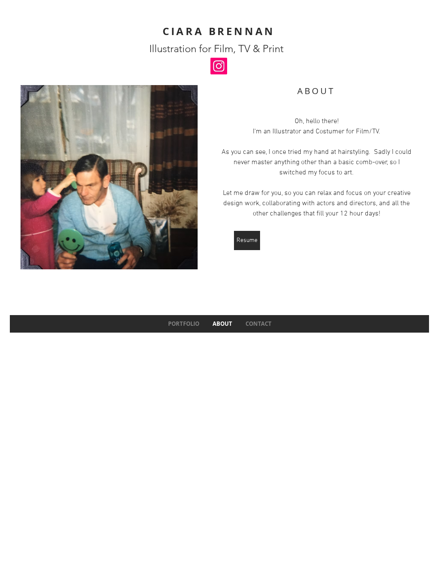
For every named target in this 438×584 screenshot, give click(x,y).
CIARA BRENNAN (219, 31)
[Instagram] (218, 66)
